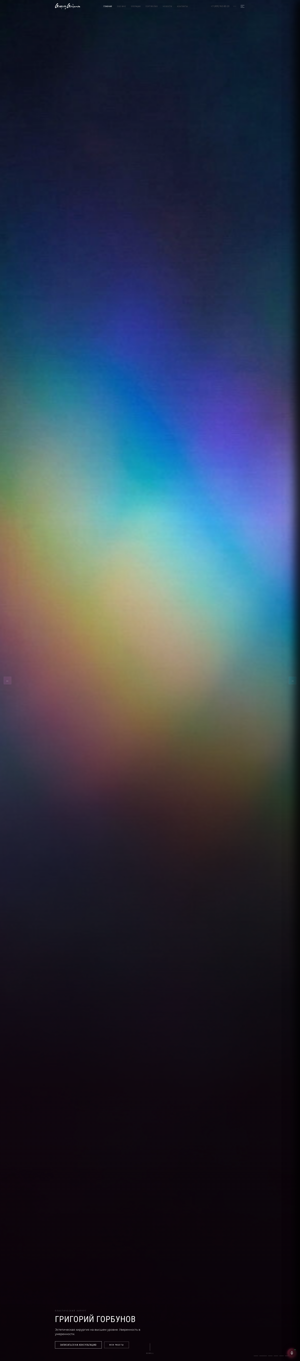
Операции (136, 6)
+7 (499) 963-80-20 (220, 6)
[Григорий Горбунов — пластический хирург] (67, 6)
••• (234, 6)
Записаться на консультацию (78, 1345)
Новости (167, 6)
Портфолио (152, 6)
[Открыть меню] (242, 6)
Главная (107, 6)
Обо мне (121, 6)
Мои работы (116, 1345)
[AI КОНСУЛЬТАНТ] (292, 1352)
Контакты (182, 6)
